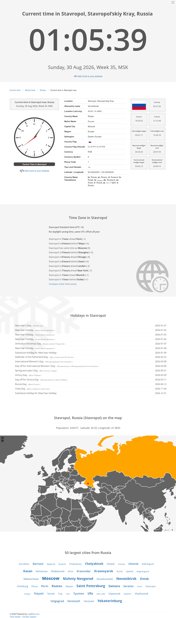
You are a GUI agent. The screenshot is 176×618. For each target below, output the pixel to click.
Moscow (50, 578)
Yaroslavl (89, 601)
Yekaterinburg (109, 600)
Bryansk (62, 564)
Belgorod (51, 564)
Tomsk (51, 593)
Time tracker (15, 616)
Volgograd (57, 601)
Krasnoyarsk (103, 571)
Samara (114, 586)
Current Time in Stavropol (34, 164)
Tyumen (78, 593)
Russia (43, 90)
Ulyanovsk (114, 593)
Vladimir (127, 593)
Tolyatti (39, 593)
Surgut (27, 593)
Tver (68, 593)
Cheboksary (75, 563)
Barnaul (38, 564)
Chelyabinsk (94, 563)
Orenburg (22, 586)
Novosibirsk (126, 578)
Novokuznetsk (105, 579)
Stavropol (150, 586)
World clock (30, 90)
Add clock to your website (89, 76)
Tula (60, 593)
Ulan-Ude (100, 593)
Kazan (27, 571)
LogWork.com (33, 614)
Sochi (139, 586)
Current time (15, 90)
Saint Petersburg (90, 585)
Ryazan (69, 586)
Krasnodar (84, 571)
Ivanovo (121, 564)
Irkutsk (111, 563)
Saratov (128, 586)
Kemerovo (42, 571)
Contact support (29, 616)
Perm (44, 586)
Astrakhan (24, 563)
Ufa (90, 593)
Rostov (57, 586)
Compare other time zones (63, 283)
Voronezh (73, 601)
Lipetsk (129, 571)
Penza (34, 586)
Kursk (120, 571)
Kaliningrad (148, 563)
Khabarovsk (57, 571)
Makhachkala (31, 579)
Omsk (144, 579)
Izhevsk (133, 564)
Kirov (70, 571)
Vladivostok (141, 593)
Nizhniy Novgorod (78, 578)
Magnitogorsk (143, 571)
